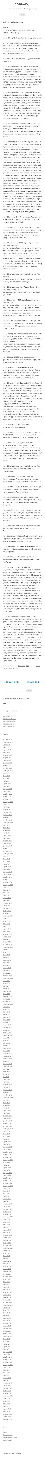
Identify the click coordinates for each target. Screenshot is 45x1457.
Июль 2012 (6, 1040)
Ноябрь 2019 (7, 817)
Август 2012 (6, 1038)
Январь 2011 (7, 1087)
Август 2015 (6, 950)
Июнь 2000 (6, 1404)
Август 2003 (6, 1308)
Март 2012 (6, 1051)
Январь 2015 (7, 968)
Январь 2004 (7, 1295)
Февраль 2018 (7, 872)
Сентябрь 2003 (8, 1305)
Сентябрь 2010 (8, 1098)
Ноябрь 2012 (7, 1030)
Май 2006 (6, 1227)
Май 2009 (6, 1139)
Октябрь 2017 (7, 882)
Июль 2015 (6, 952)
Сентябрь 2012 (8, 1035)
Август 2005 (6, 1251)
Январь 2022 (7, 760)
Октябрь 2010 (7, 1095)
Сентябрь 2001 (8, 1365)
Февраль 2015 (7, 965)
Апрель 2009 (7, 1142)
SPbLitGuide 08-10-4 (34, 682)
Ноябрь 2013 (7, 999)
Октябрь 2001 (7, 1362)
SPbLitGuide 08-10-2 (11, 682)
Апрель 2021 (7, 784)
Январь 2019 (7, 843)
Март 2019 (6, 838)
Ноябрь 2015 (7, 942)
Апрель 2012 (7, 1048)
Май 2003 (6, 1315)
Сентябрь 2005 (8, 1248)
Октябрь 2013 (7, 1002)
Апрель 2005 (7, 1261)
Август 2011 (6, 1069)
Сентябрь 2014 (8, 978)
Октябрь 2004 (7, 1277)
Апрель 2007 (7, 1199)
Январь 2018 (7, 874)
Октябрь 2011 (7, 1064)
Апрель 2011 (7, 1079)
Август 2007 (6, 1188)
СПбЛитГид (22, 4)
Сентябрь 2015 (8, 947)
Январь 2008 (7, 1175)
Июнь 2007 (6, 1194)
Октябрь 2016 (7, 913)
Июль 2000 (6, 1401)
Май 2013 (6, 1015)
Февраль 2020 (7, 810)
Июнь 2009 (6, 1136)
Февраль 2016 (7, 934)
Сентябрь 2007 (8, 1186)
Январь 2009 (7, 1149)
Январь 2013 (7, 1025)
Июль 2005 (6, 1253)
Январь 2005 (7, 1269)
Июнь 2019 (6, 830)
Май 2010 (6, 1108)
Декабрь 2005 (7, 1240)
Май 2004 (6, 1284)
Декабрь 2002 (7, 1328)
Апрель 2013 (7, 1017)
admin (38, 666)
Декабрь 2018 (7, 846)
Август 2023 (6, 745)
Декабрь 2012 (7, 1027)
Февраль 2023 (7, 755)
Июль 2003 (6, 1310)
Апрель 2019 (7, 835)
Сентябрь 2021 (8, 771)
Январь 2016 (7, 937)
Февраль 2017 (7, 903)
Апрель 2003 (7, 1318)
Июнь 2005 (6, 1256)
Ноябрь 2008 (7, 1155)
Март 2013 (6, 1020)
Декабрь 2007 (7, 1178)
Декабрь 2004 (7, 1271)
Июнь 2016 (6, 924)
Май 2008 (6, 1165)
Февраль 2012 (7, 1053)
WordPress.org (7, 1440)
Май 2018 (6, 864)
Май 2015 (6, 957)
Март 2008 (6, 1170)
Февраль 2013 (7, 1022)
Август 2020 (6, 804)
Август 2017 (6, 887)
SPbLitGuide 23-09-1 (9, 724)
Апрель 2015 (7, 960)
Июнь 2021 (6, 778)
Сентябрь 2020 (8, 802)
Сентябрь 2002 (8, 1336)
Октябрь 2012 (7, 1033)
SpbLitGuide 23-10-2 (9, 716)
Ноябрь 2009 (7, 1123)
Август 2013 (6, 1007)
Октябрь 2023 (7, 739)
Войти (5, 1432)
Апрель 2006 (7, 1230)
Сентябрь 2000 (8, 1396)
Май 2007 (6, 1196)
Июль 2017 (6, 890)
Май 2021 (6, 781)
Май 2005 (6, 1258)
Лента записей (7, 1435)
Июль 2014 (6, 983)
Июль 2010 (6, 1103)
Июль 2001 (6, 1370)
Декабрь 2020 (7, 794)
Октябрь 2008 (7, 1157)
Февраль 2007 (7, 1204)
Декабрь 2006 (7, 1209)
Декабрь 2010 (7, 1090)
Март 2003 (6, 1321)
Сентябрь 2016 (8, 916)
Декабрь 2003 (7, 1297)
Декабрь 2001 (7, 1357)
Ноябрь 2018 (7, 848)
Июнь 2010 (6, 1105)
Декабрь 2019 (7, 815)
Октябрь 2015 (7, 944)
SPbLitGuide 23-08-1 (9, 727)
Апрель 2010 (7, 1111)
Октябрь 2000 (7, 1393)
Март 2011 (6, 1082)
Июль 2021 (6, 776)
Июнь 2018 (6, 861)
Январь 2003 (7, 1326)
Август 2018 (6, 856)
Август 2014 (6, 981)
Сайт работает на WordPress (12, 1453)
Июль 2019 (6, 828)
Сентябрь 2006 (8, 1217)
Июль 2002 (6, 1339)
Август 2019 (6, 825)
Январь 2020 (7, 812)
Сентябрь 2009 (8, 1129)
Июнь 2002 (6, 1341)
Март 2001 (6, 1380)
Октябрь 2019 (7, 820)
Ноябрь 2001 (7, 1360)
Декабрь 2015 (7, 939)
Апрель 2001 (7, 1378)
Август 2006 (6, 1219)
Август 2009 (6, 1131)
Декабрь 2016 (7, 908)
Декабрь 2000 (7, 1388)
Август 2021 (6, 773)
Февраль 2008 (7, 1173)
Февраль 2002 (7, 1352)
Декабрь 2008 (7, 1152)
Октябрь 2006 (7, 1214)
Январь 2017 (7, 906)
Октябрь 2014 (7, 976)
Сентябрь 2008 (8, 1160)
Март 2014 (6, 994)
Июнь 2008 (6, 1162)
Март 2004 (6, 1290)
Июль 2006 (6, 1222)
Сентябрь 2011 (8, 1066)
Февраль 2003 (7, 1323)
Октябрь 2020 (7, 799)
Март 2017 (6, 900)
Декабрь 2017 (7, 877)
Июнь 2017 (6, 893)
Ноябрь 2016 (7, 911)
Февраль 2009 (7, 1147)
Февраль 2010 (7, 1116)
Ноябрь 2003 (7, 1300)
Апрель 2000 (7, 1409)
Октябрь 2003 (7, 1302)
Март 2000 (6, 1411)
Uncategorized (13, 668)
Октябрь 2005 (7, 1245)
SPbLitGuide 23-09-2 (9, 721)
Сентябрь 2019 (8, 823)
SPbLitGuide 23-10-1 (9, 719)
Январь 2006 (7, 1238)
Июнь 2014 (6, 986)
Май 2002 (6, 1344)
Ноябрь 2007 (7, 1181)
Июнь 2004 (6, 1282)
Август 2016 (6, 919)
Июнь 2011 (6, 1074)
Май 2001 (6, 1375)
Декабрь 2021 (7, 763)
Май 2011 (6, 1077)
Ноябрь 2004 (7, 1274)
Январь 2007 (7, 1207)
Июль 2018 (6, 859)
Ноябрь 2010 (7, 1092)
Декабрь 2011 (7, 1059)
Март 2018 (6, 869)
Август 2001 (6, 1367)
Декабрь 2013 (7, 996)
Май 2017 (6, 895)
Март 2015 (6, 963)
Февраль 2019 (7, 841)
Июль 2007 (6, 1191)
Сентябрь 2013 (8, 1004)
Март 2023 (6, 752)
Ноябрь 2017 (7, 880)
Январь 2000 (7, 1417)
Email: (5, 704)
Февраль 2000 (7, 1414)
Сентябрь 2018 (8, 854)
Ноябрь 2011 (7, 1061)
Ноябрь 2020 (7, 797)
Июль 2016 (6, 921)
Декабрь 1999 (7, 1419)
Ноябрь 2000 (7, 1391)
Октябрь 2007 (7, 1183)
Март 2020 (6, 807)
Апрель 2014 (7, 991)
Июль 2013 (6, 1009)
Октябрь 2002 (7, 1334)
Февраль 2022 (7, 758)
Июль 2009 (6, 1134)
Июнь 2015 (6, 955)
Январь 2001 (7, 1386)
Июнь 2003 (6, 1313)
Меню (22, 14)
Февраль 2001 (7, 1383)
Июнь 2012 (6, 1043)
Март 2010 (6, 1113)
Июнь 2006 (6, 1225)
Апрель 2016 (7, 929)
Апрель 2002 (7, 1347)
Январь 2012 (7, 1056)
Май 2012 (6, 1046)
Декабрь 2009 (7, 1121)
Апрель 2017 (7, 898)
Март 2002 (6, 1349)
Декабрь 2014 (7, 970)
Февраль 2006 (7, 1235)
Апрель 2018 (7, 867)
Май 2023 (6, 747)
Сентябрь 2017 (8, 885)
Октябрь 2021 (7, 768)
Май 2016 (6, 926)
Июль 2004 (6, 1279)
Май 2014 (6, 989)
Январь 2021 (7, 791)
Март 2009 (6, 1144)
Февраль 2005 (7, 1266)
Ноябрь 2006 (7, 1212)
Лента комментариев (10, 1437)
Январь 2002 (7, 1354)
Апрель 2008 (7, 1168)
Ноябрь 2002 (7, 1331)
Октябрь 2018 (7, 851)
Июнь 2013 (6, 1012)
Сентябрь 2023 (8, 742)
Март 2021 (6, 786)
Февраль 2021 (7, 789)
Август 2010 (6, 1100)
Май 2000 (6, 1406)
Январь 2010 (7, 1118)
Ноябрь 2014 (7, 973)
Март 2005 (6, 1264)
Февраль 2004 (7, 1292)
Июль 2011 (6, 1072)
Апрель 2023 (7, 750)
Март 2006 (6, 1232)
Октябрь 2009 (7, 1126)
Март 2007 (6, 1201)
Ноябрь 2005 (7, 1243)
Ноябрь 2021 (7, 765)
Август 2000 (6, 1398)
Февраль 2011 (7, 1085)
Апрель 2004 (7, 1287)
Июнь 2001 (6, 1373)
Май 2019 (6, 833)
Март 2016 (6, 931)
